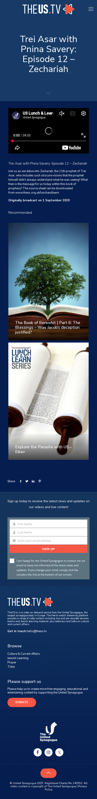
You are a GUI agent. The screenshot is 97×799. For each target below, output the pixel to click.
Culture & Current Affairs (23, 654)
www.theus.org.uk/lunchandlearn (37, 193)
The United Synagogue (61, 786)
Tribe (11, 667)
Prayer (11, 662)
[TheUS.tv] (48, 9)
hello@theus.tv (37, 631)
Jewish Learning (17, 658)
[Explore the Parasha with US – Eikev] (48, 401)
